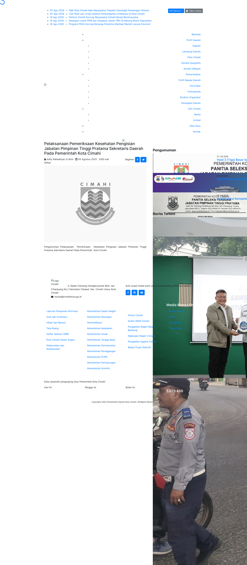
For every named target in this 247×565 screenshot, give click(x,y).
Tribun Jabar (175, 328)
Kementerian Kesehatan (99, 328)
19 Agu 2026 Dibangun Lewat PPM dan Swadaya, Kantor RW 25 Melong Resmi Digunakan (101, 20)
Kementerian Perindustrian (101, 345)
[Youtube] (142, 292)
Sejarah (197, 45)
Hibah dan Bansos (56, 322)
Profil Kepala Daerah (190, 80)
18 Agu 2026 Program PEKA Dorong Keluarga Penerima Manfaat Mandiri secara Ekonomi (100, 24)
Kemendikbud (94, 322)
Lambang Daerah (191, 51)
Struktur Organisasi (190, 97)
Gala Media (175, 322)
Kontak (197, 131)
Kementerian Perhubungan (101, 362)
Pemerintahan (193, 74)
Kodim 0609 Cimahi (138, 321)
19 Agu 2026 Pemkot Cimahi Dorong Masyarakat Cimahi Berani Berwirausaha (94, 17)
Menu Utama (195, 11)
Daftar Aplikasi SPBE (57, 334)
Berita (197, 114)
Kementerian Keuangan (99, 316)
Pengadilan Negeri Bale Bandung (140, 328)
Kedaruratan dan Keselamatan (55, 347)
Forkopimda (194, 91)
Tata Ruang (52, 328)
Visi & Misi (195, 85)
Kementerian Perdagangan (101, 351)
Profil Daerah (193, 40)
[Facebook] (128, 292)
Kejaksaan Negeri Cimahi (141, 335)
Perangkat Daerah (191, 103)
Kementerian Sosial (97, 334)
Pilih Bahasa (175, 11)
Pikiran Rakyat (176, 311)
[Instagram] (134, 292)
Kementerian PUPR (97, 356)
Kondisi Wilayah (192, 68)
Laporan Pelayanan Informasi (62, 311)
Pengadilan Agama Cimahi (142, 341)
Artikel (197, 120)
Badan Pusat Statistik (139, 347)
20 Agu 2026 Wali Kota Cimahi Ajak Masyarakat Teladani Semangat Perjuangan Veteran (99, 10)
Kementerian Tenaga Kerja (101, 339)
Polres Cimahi (135, 315)
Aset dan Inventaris (56, 316)
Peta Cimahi (194, 57)
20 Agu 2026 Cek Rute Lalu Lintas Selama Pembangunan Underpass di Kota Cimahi (97, 13)
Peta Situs (195, 125)
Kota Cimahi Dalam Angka (60, 339)
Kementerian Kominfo (98, 368)
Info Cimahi (194, 108)
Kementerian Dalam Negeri (101, 311)
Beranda (196, 34)
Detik (171, 316)
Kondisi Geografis (191, 63)
